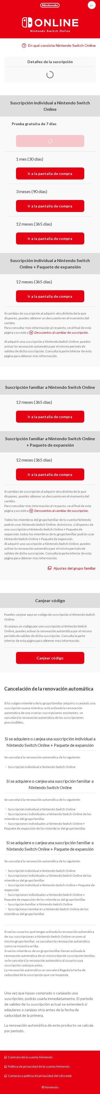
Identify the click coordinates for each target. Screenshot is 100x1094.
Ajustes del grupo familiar (75, 568)
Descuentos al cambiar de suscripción (61, 332)
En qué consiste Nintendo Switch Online (62, 45)
